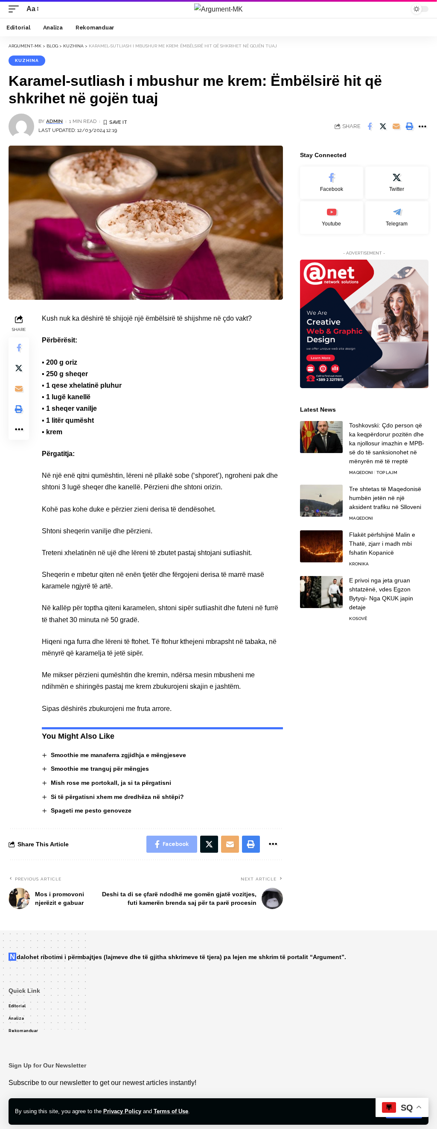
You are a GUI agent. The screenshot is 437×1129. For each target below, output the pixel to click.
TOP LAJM (386, 472)
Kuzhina (27, 60)
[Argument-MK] (218, 9)
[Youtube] (331, 217)
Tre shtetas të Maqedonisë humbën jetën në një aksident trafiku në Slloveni (385, 498)
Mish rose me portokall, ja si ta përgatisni (111, 782)
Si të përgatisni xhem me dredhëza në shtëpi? (117, 796)
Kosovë (358, 618)
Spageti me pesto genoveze (91, 810)
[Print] (409, 126)
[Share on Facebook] (370, 126)
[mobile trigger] (16, 9)
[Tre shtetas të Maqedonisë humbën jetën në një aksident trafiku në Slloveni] (321, 501)
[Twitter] (396, 183)
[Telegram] (396, 217)
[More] (422, 126)
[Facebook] (331, 183)
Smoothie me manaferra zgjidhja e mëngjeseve (118, 755)
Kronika (359, 564)
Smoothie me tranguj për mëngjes (100, 768)
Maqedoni (361, 472)
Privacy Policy (122, 1111)
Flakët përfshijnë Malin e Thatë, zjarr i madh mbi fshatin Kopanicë (382, 543)
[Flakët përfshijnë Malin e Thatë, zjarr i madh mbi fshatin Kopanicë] (321, 546)
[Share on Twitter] (383, 126)
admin (54, 121)
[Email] (396, 126)
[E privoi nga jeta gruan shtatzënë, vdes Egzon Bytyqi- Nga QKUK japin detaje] (321, 592)
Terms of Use (171, 1111)
